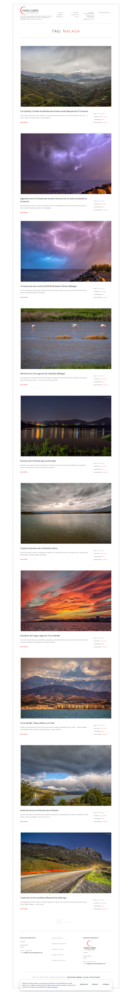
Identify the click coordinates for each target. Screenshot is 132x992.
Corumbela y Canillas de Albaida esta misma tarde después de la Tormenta (54, 111)
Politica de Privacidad (94, 977)
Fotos (103, 119)
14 (70, 921)
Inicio (61, 12)
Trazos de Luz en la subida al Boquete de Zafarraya (43, 897)
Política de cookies (52, 987)
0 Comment (104, 122)
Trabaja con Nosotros (90, 16)
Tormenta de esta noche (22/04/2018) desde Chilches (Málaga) (48, 286)
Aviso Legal (85, 977)
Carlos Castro (102, 116)
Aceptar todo (84, 984)
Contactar (75, 15)
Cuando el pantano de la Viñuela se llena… (39, 548)
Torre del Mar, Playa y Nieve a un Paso (37, 723)
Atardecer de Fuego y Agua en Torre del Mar (40, 635)
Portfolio (59, 16)
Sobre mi (60, 15)
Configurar (106, 984)
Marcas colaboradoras (88, 13)
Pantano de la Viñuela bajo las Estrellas (38, 461)
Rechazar (95, 984)
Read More (24, 122)
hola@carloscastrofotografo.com (33, 952)
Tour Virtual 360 (104, 12)
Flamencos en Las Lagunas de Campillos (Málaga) (42, 373)
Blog (77, 16)
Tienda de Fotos (88, 19)
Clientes (76, 12)
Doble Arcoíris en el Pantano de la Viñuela (39, 810)
